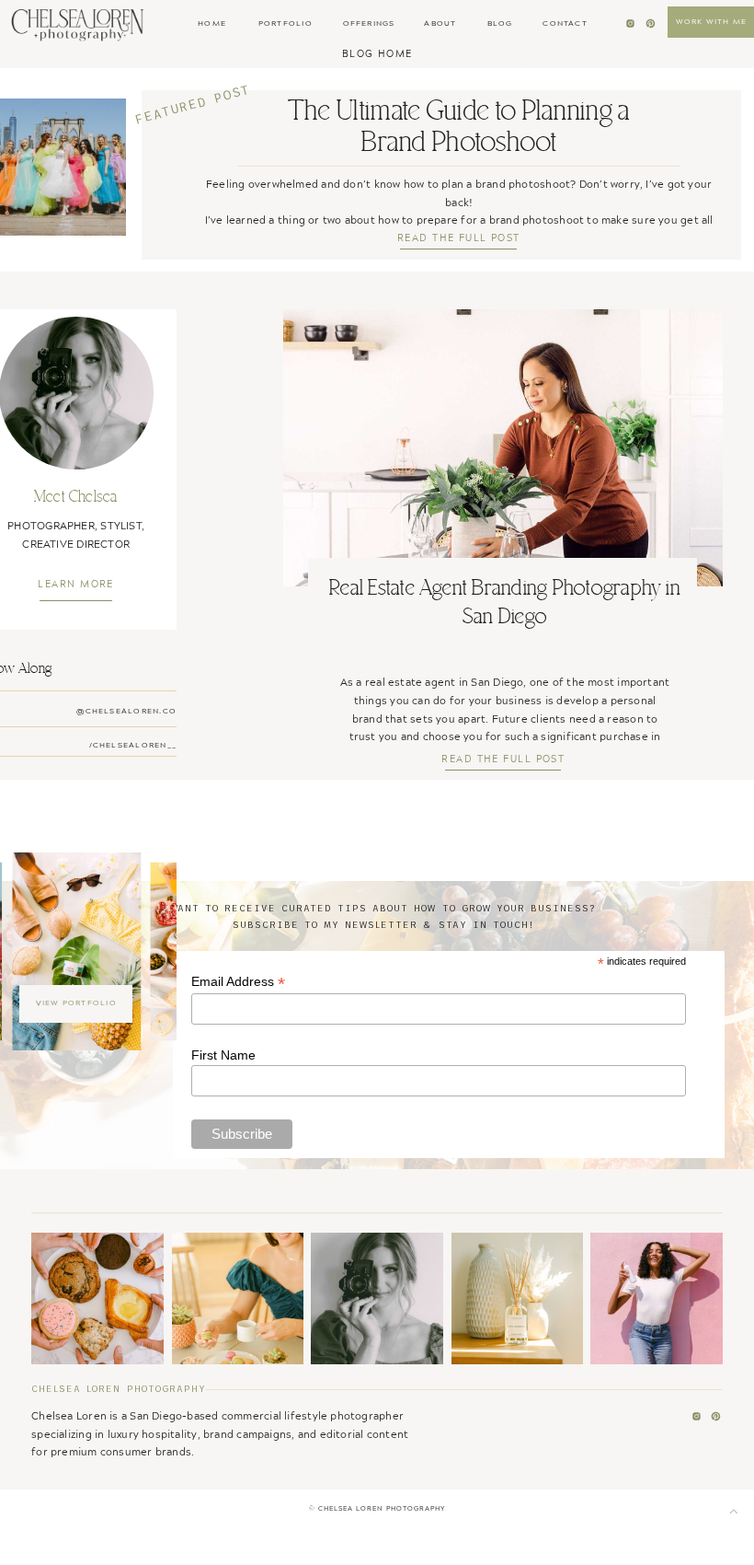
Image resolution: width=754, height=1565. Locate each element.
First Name (223, 1055)
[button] (377, 53)
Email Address (238, 982)
